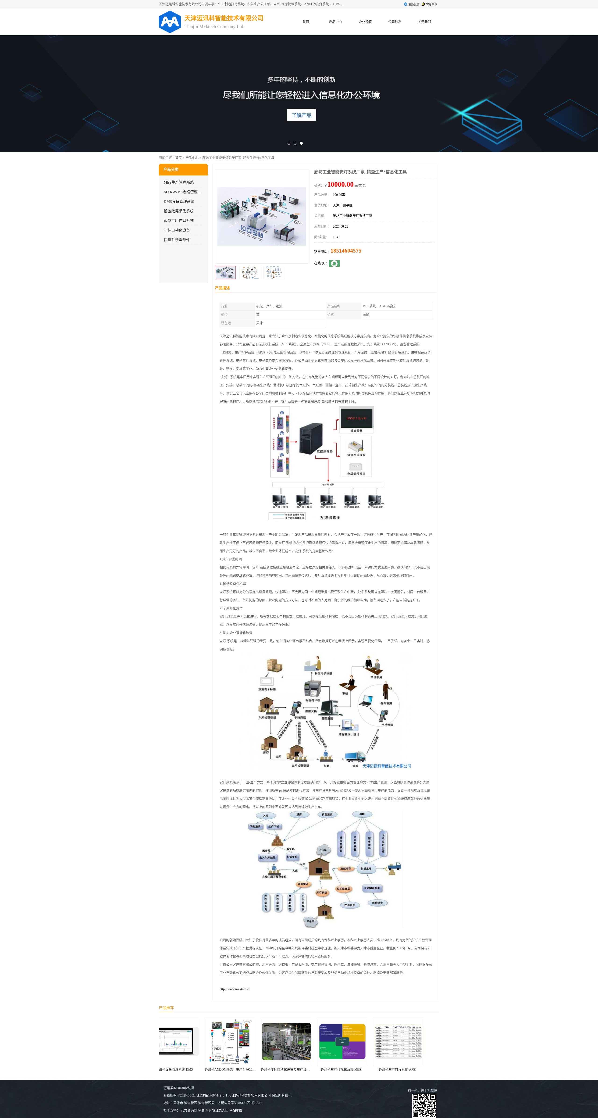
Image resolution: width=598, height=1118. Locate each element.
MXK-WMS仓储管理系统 (184, 192)
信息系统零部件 (177, 240)
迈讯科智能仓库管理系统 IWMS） (406, 1069)
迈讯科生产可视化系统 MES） (294, 1069)
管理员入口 (220, 1110)
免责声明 (204, 1110)
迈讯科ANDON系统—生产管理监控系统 (185, 1069)
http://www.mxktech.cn (235, 989)
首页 (306, 22)
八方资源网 (189, 1110)
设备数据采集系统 (179, 211)
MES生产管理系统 (179, 182)
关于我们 (424, 22)
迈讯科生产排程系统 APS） (350, 1069)
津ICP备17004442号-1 (211, 1095)
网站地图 (235, 1110)
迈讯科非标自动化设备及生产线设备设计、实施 (246, 1069)
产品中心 (335, 22)
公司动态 (394, 22)
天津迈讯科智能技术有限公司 (249, 1095)
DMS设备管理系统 (179, 202)
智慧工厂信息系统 (179, 221)
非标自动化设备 (177, 230)
